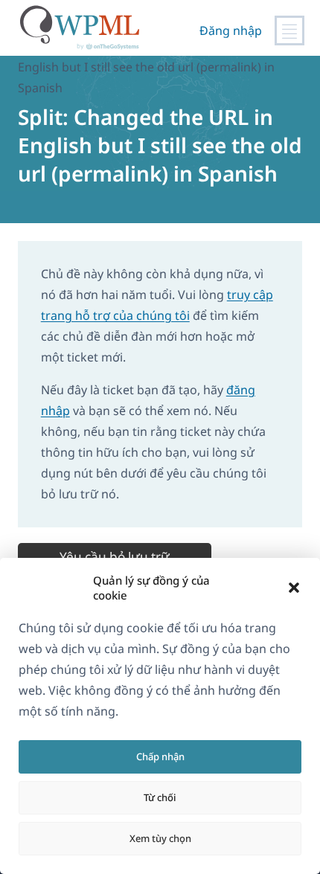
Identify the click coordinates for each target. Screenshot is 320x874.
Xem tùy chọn (160, 838)
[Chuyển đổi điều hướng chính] (289, 30)
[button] (294, 587)
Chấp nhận (160, 756)
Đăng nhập (230, 30)
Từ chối (160, 797)
